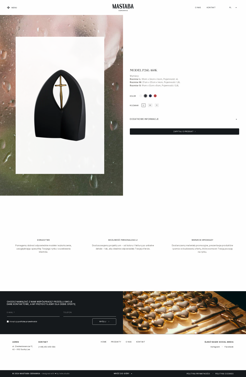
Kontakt (211, 7)
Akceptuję (23, 321)
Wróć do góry (121, 373)
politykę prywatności (27, 321)
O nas (198, 7)
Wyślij (102, 321)
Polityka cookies (224, 374)
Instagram (215, 347)
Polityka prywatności (198, 374)
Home (103, 342)
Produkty (116, 342)
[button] (8, 7)
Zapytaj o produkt (183, 131)
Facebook (229, 347)
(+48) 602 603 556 (46, 347)
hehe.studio (64, 373)
